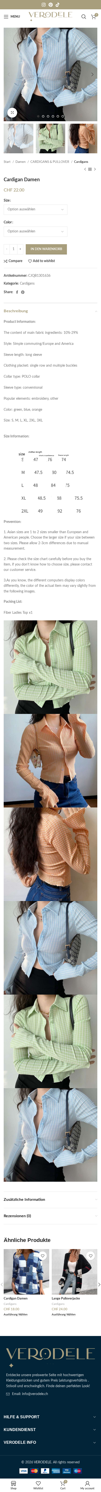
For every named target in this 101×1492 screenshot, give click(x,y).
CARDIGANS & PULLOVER (50, 162)
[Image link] (50, 1358)
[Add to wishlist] (42, 1255)
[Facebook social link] (17, 292)
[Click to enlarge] (12, 113)
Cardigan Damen (15, 1298)
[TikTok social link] (57, 4)
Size (7, 200)
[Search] (84, 17)
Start (7, 162)
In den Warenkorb (46, 249)
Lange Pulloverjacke (66, 1298)
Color (8, 222)
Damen (20, 162)
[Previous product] (85, 169)
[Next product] (94, 169)
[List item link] (50, 1394)
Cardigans (81, 162)
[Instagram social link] (43, 4)
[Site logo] (51, 16)
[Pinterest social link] (50, 4)
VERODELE (42, 1462)
